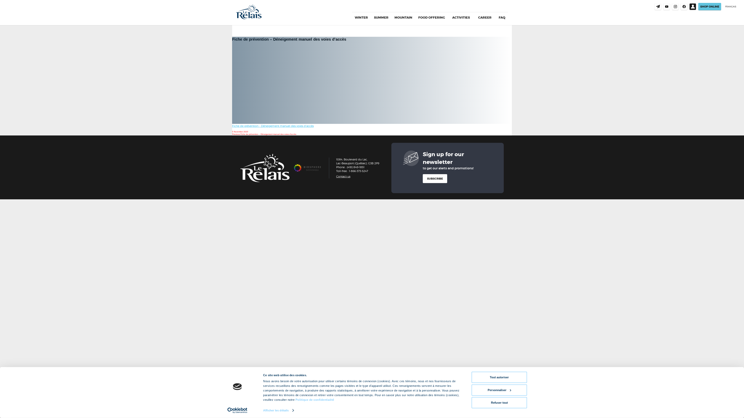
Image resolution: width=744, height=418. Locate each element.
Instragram (675, 6)
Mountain (403, 17)
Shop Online (709, 6)
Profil (693, 6)
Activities (461, 18)
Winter (361, 17)
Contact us (658, 6)
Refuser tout (499, 402)
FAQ (502, 17)
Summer (381, 17)
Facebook (684, 6)
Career (485, 18)
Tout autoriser (499, 377)
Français (730, 6)
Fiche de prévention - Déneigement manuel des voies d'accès (273, 126)
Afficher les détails (276, 410)
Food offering (431, 17)
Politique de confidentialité (314, 399)
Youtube (666, 6)
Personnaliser (497, 389)
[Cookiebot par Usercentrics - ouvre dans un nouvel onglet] (237, 410)
